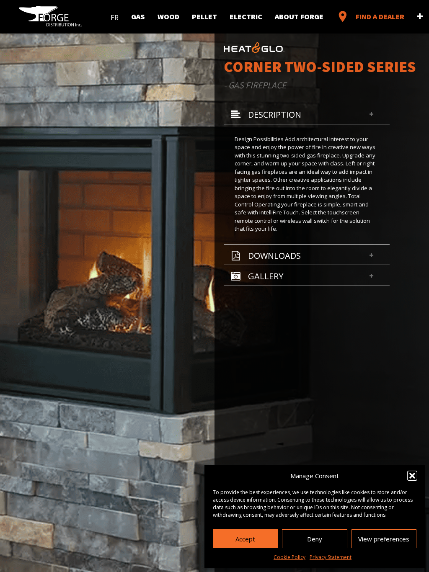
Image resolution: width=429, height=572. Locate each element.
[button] (412, 476)
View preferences (383, 539)
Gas (138, 16)
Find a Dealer (370, 16)
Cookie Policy (289, 557)
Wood (168, 16)
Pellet (204, 16)
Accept (245, 539)
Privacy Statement (330, 557)
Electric (246, 16)
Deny (314, 539)
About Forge (299, 16)
